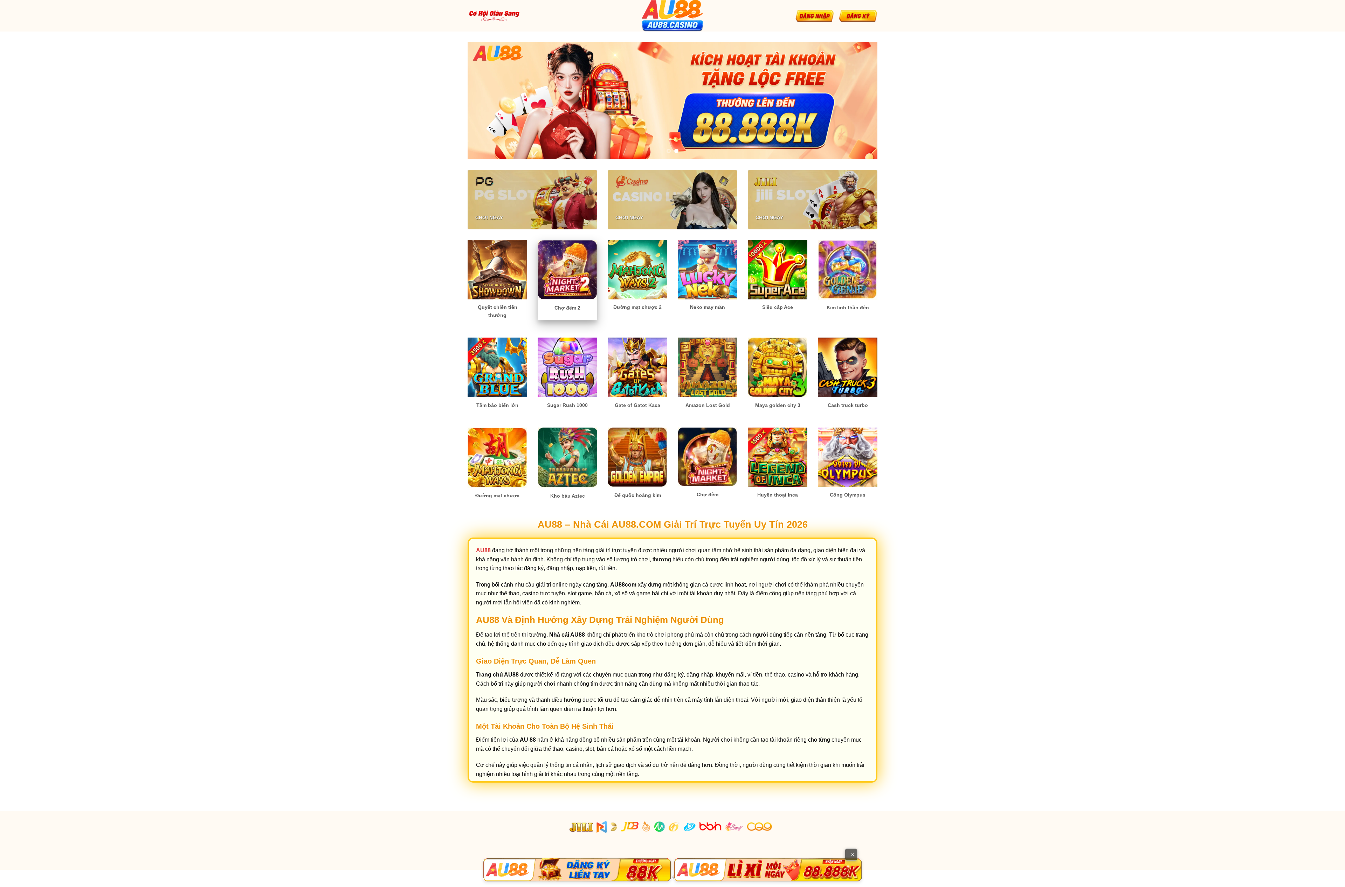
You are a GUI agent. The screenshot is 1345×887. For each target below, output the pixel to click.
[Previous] (484, 100)
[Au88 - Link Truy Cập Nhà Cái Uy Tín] (672, 16)
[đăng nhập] (814, 15)
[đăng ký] (858, 15)
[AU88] (577, 869)
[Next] (860, 100)
